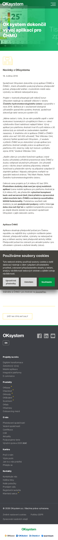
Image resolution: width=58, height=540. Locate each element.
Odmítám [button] (28, 282)
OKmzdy (7, 394)
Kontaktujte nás (10, 476)
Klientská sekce (10, 493)
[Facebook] (39, 336)
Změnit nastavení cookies (14, 514)
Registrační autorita (12, 490)
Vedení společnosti (11, 426)
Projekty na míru (11, 357)
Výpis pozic (8, 458)
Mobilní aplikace (10, 369)
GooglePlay (40, 292)
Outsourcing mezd (11, 411)
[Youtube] (53, 336)
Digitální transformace (13, 362)
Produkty (7, 382)
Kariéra (6, 449)
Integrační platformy (12, 372)
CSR (5, 433)
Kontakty (7, 471)
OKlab (5, 404)
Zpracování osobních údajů (15, 519)
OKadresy (7, 408)
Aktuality (7, 436)
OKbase (6, 387)
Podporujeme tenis (11, 440)
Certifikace (8, 429)
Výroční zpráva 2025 (12, 443)
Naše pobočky (9, 483)
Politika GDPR (37, 514)
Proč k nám (8, 455)
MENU (53, 4)
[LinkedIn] (46, 336)
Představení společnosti (14, 423)
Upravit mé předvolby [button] (11, 282)
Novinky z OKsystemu (16, 69)
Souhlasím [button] (47, 282)
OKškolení (7, 397)
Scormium (7, 401)
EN (6, 343)
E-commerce (8, 376)
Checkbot (7, 391)
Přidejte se (8, 465)
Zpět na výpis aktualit (17, 316)
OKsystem (12, 4)
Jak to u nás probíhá (12, 461)
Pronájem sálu (9, 487)
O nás (5, 417)
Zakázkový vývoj (11, 366)
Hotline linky (8, 480)
